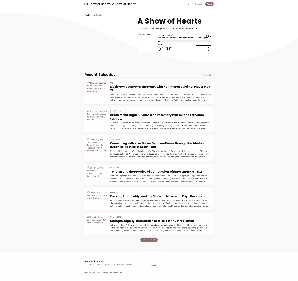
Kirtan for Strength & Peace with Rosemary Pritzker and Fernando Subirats (157, 117)
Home (189, 4)
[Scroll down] (149, 61)
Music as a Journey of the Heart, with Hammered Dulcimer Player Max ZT (160, 88)
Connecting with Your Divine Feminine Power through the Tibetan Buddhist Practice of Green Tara (157, 145)
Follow (209, 4)
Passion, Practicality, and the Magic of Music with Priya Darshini (156, 196)
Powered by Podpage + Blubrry (113, 272)
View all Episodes (149, 240)
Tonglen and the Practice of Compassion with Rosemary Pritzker (156, 172)
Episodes (198, 4)
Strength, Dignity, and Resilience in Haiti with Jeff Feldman (152, 221)
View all (207, 75)
